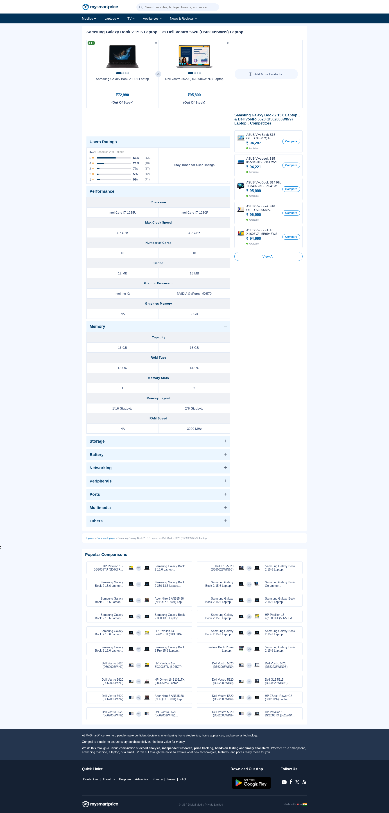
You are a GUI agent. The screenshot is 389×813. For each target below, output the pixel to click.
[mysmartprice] (100, 7)
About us (108, 779)
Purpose (125, 779)
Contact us (90, 779)
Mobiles (87, 18)
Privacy (157, 779)
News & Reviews (182, 18)
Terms (171, 779)
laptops (90, 538)
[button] (141, 7)
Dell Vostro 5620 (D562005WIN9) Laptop (194, 79)
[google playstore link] (252, 787)
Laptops (110, 18)
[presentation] (92, 56)
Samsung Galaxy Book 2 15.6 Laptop (122, 79)
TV (129, 18)
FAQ (183, 779)
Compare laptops (106, 538)
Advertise (141, 779)
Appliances (150, 18)
